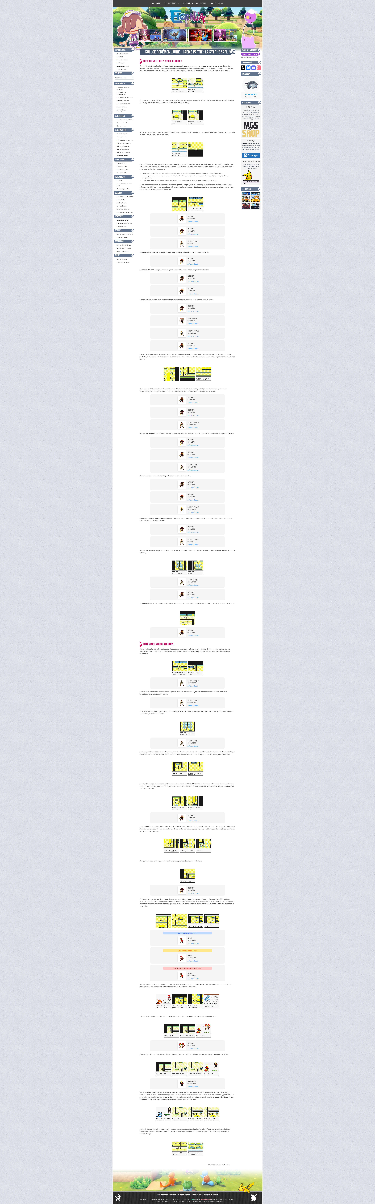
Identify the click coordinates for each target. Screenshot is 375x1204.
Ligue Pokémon (120, 159)
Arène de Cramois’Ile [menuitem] (122, 152)
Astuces (118, 230)
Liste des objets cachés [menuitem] (123, 223)
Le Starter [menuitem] (119, 57)
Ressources (119, 241)
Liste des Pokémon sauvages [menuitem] (122, 88)
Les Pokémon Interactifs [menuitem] (124, 97)
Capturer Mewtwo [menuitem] (122, 123)
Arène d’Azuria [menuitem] (120, 137)
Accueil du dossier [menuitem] (122, 53)
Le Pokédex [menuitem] (120, 63)
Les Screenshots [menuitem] (121, 259)
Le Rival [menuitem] (118, 180)
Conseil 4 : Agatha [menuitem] (122, 170)
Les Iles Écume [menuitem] (120, 206)
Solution (118, 73)
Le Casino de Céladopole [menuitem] (124, 196)
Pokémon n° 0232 (251, 97)
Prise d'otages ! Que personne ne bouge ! (251, 54)
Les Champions (120, 130)
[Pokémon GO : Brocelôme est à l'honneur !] (174, 35)
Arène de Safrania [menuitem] (122, 149)
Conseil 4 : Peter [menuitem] (121, 173)
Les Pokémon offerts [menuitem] (123, 104)
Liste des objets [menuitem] (121, 226)
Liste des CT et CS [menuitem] (122, 220)
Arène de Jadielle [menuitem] (121, 155)
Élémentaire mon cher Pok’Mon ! (250, 57)
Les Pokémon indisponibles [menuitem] (120, 93)
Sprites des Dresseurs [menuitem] (123, 248)
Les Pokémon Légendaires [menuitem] (120, 111)
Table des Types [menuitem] (121, 69)
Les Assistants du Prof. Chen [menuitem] (123, 185)
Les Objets (119, 216)
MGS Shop (246, 110)
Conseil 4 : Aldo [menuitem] (121, 166)
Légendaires (120, 116)
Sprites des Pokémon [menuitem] (123, 245)
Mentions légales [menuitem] (184, 1194)
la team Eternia (205, 1199)
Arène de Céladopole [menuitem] (123, 143)
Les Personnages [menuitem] (121, 60)
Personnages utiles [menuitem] (122, 189)
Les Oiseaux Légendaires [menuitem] (124, 120)
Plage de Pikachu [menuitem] (121, 237)
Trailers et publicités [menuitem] (122, 262)
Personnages (120, 176)
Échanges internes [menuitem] (122, 100)
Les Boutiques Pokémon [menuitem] (124, 212)
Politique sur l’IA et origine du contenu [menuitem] (205, 1194)
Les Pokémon (120, 83)
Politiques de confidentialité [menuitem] (166, 1194)
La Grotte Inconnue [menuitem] (122, 209)
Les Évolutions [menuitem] (120, 107)
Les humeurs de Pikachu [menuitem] (124, 234)
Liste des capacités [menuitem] (122, 66)
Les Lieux (118, 192)
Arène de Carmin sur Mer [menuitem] (124, 140)
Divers (117, 255)
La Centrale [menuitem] (120, 200)
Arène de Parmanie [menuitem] (122, 146)
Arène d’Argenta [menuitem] (121, 134)
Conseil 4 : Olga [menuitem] (121, 163)
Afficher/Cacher (193, 222)
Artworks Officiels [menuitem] (122, 251)
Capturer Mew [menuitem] (120, 126)
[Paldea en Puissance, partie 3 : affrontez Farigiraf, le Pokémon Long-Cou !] (225, 35)
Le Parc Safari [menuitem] (120, 203)
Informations (120, 49)
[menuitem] (156, 3)
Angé (192, 1199)
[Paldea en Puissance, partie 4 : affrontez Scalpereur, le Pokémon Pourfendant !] (149, 35)
